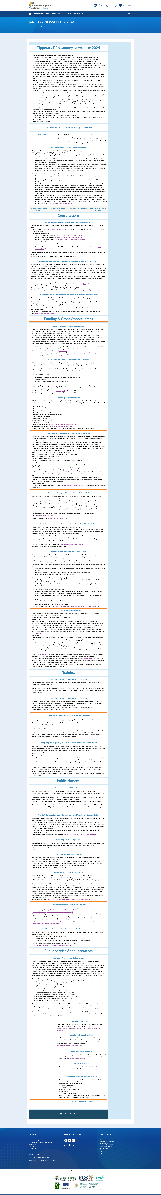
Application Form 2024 (46, 515)
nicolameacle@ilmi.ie (58, 803)
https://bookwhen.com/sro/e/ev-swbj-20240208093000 (48, 709)
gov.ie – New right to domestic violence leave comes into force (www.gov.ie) (70, 899)
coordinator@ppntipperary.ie (108, 6)
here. (45, 832)
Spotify (80, 1095)
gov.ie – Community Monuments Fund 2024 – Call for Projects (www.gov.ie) (77, 606)
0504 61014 (127, 6)
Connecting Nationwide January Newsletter (69, 1045)
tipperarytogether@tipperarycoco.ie (77, 1058)
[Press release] (62, 351)
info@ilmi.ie (61, 1012)
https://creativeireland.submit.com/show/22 (71, 544)
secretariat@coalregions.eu (86, 658)
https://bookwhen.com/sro (44, 684)
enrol (54, 732)
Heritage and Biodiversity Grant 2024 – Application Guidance (75, 510)
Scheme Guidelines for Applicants (70, 472)
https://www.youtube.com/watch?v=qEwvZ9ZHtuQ (80, 834)
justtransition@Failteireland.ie (73, 485)
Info (47, 14)
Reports (102, 1151)
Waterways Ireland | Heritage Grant (57, 518)
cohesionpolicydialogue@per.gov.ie (85, 290)
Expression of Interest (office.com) (45, 313)
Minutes (102, 1150)
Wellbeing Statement (106, 1146)
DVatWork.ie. (73, 885)
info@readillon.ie (37, 849)
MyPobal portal (60, 391)
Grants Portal (104, 1143)
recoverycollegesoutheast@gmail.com (68, 732)
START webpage (37, 633)
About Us (103, 1140)
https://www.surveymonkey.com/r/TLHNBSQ (72, 239)
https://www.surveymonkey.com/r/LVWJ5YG (69, 237)
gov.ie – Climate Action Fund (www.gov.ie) (62, 424)
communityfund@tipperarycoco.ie (61, 426)
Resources (56, 14)
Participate (38, 14)
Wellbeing (67, 14)
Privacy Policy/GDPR (106, 1145)
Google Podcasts (97, 1095)
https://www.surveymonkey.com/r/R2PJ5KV (69, 235)
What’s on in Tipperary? (107, 1141)
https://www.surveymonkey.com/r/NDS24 (60, 229)
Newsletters (104, 1148)
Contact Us (78, 14)
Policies (102, 1153)
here (71, 241)
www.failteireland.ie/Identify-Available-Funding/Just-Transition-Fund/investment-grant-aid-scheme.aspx (62, 474)
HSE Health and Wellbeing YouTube (73, 1097)
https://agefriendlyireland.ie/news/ (75, 1105)
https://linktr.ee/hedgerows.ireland (62, 203)
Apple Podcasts (87, 1095)
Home (30, 27)
